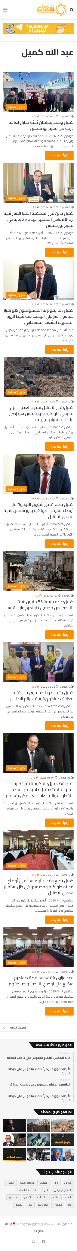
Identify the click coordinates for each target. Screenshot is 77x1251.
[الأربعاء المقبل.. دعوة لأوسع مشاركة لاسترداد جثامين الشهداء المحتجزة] (62, 1125)
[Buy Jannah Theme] (38, 28)
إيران (56, 1182)
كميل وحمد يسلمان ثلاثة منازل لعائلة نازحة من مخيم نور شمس (41, 125)
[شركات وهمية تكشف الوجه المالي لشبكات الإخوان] (38, 1139)
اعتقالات (44, 1182)
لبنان (30, 1204)
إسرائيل (67, 1182)
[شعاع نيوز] (51, 9)
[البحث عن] (72, 11)
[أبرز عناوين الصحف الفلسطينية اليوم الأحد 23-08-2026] (62, 1139)
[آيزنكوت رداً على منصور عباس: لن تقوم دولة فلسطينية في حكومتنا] (62, 1154)
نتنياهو (19, 1204)
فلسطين (58, 1204)
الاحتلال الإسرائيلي (62, 1189)
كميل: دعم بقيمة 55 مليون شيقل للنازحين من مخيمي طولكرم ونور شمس (39, 605)
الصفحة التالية (18, 1027)
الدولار (45, 1189)
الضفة (68, 1197)
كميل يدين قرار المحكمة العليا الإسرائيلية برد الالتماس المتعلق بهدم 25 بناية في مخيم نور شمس (39, 219)
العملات (41, 1197)
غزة (69, 1204)
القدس (27, 1197)
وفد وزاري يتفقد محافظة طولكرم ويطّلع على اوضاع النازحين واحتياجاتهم (41, 981)
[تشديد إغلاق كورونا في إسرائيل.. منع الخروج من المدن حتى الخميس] (38, 1125)
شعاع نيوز (13, 1197)
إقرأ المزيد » (59, 155)
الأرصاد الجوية (27, 1182)
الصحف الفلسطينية (26, 1189)
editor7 (66, 595)
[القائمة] (5, 11)
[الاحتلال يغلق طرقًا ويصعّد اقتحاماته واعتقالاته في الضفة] (38, 1154)
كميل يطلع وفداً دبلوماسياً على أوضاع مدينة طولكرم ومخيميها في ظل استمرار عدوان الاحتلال (39, 887)
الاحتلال (10, 1182)
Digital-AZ (65, 116)
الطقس (55, 1197)
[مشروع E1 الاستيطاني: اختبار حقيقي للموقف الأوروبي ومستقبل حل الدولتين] (14, 1139)
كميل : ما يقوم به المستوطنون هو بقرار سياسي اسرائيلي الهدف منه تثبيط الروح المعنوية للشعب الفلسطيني (39, 316)
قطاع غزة (43, 1204)
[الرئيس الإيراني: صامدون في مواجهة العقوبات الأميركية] (14, 1125)
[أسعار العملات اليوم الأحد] (14, 1154)
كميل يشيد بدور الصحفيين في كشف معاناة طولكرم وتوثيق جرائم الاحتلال (42, 695)
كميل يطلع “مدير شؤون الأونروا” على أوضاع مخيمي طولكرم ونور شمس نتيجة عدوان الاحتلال (39, 510)
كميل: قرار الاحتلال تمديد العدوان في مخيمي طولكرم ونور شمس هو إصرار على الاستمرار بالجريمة (41, 413)
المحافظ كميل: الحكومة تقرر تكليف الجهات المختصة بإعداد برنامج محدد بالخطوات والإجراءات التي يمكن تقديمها (39, 789)
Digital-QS (64, 777)
